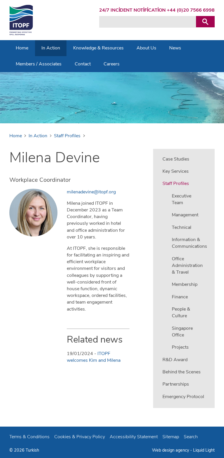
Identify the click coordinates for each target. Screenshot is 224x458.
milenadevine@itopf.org (91, 192)
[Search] (205, 21)
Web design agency (171, 450)
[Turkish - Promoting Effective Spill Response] (21, 20)
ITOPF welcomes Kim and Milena (93, 356)
